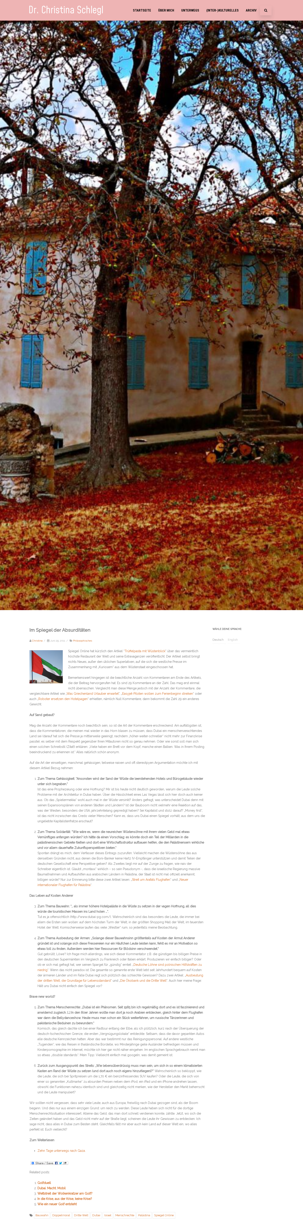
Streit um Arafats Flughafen (151, 879)
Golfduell (44, 1183)
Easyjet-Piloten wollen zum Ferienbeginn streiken (157, 693)
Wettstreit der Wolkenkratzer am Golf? (64, 1193)
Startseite (142, 10)
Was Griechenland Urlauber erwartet (93, 693)
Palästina (144, 1215)
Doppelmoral (61, 1215)
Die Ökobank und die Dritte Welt (143, 980)
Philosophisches (82, 640)
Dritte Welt (81, 1215)
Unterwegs (190, 10)
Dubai (96, 1215)
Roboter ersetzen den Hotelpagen (63, 699)
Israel (107, 1215)
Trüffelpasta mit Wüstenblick (145, 651)
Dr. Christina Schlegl (65, 10)
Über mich (166, 10)
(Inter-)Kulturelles (222, 10)
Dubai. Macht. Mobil (51, 1188)
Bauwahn (41, 1215)
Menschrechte (124, 1215)
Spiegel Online (164, 1215)
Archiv (251, 10)
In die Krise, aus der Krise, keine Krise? (64, 1199)
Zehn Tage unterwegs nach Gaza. (61, 1150)
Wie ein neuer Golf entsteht (57, 1204)
